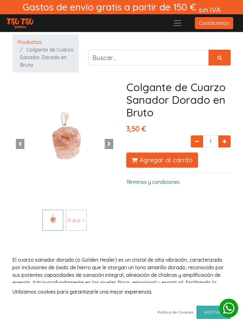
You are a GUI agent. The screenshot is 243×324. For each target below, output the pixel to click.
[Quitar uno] (197, 141)
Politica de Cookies (175, 312)
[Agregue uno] (224, 141)
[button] (20, 144)
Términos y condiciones (153, 182)
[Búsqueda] (220, 57)
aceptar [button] (213, 312)
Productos (29, 42)
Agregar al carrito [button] (165, 160)
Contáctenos (214, 23)
